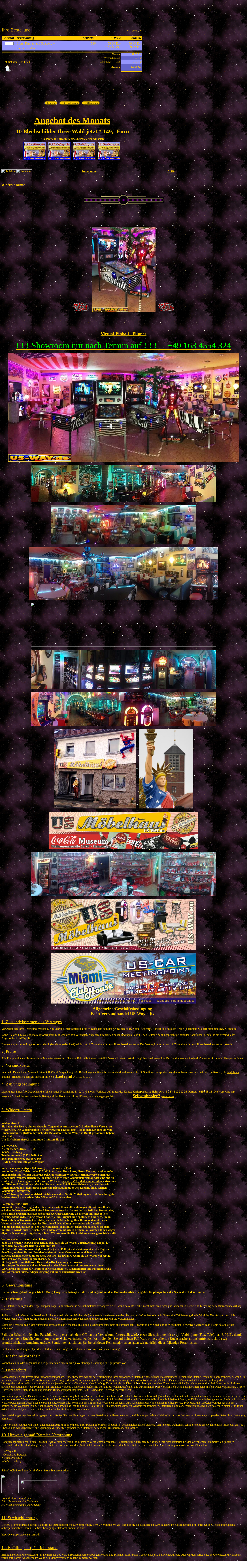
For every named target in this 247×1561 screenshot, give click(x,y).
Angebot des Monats (72, 120)
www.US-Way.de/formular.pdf (81, 1181)
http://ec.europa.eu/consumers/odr (20, 1534)
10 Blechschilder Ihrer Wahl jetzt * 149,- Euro (72, 131)
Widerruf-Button (13, 185)
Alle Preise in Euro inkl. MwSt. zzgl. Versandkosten (72, 138)
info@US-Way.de (27, 1161)
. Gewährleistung (18, 1285)
